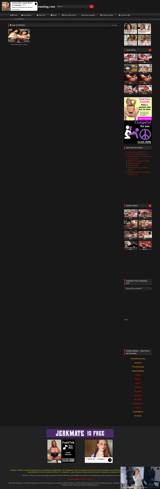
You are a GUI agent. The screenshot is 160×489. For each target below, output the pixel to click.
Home (10, 19)
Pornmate (138, 363)
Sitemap (89, 479)
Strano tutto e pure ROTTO (136, 152)
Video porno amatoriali (88, 15)
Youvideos (138, 395)
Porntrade (137, 391)
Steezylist (138, 399)
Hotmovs (138, 379)
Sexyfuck (138, 387)
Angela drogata (133, 165)
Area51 (137, 407)
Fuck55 (138, 383)
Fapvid (138, 375)
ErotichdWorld (138, 412)
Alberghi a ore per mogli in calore (139, 161)
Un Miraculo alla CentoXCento (138, 154)
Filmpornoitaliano (138, 371)
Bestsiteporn (137, 403)
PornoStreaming (138, 367)
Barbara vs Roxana (134, 163)
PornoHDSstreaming (138, 358)
